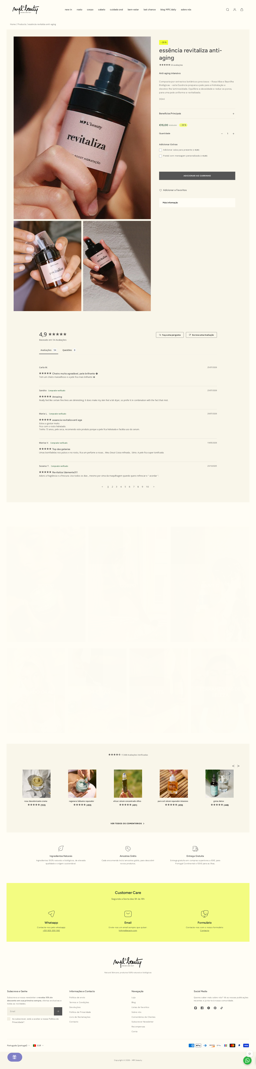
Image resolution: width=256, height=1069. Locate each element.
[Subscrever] (58, 1011)
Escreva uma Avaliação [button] (203, 335)
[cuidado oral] (36, 692)
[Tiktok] (221, 1008)
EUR (39, 1045)
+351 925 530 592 (51, 930)
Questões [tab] (67, 350)
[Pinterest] (215, 1008)
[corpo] (127, 586)
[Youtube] (208, 1008)
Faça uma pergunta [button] (171, 335)
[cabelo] (210, 586)
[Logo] (25, 9)
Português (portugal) (17, 1045)
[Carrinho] (241, 9)
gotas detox (218, 801)
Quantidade (164, 133)
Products (22, 24)
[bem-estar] (97, 692)
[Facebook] (202, 1008)
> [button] (154, 486)
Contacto (204, 930)
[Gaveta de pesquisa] (227, 9)
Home (13, 24)
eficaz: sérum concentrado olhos (127, 801)
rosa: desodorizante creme (35, 801)
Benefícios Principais (170, 113)
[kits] (158, 692)
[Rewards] (14, 1057)
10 (147, 486)
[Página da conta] (234, 9)
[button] (234, 766)
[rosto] (46, 586)
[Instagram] (195, 1008)
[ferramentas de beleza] (220, 692)
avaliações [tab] (46, 350)
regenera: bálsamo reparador (81, 801)
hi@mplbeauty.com (128, 930)
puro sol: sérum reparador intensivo (173, 801)
